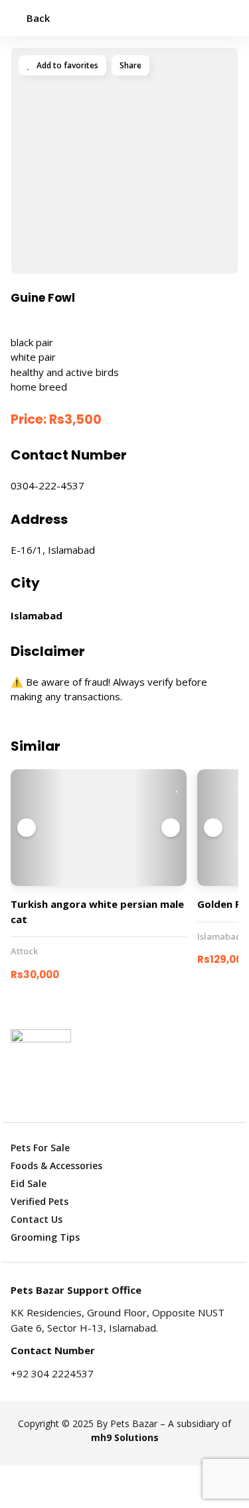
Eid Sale (28, 1183)
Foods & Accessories (56, 1165)
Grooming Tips (45, 1237)
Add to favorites (66, 65)
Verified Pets (39, 1201)
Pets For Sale (40, 1147)
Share (130, 65)
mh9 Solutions (125, 1437)
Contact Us (36, 1219)
